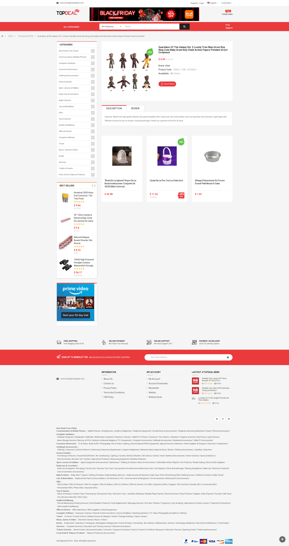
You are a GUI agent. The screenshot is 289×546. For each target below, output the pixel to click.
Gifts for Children (121, 484)
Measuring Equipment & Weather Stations (128, 459)
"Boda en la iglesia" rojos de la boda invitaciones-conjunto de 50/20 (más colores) (120, 183)
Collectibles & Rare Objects (167, 462)
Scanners (153, 437)
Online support (162, 341)
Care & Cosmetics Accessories (70, 472)
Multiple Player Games (154, 494)
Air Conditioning (102, 456)
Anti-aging (80, 468)
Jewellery (198, 450)
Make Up (206, 468)
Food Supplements (118, 503)
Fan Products (185, 462)
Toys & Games (65, 119)
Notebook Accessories (182, 440)
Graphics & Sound (187, 437)
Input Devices (213, 437)
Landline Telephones (122, 431)
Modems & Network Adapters (104, 440)
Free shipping (70, 341)
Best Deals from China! (68, 51)
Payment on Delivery (209, 341)
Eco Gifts (148, 484)
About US (108, 379)
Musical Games (171, 494)
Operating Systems (140, 513)
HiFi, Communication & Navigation (134, 478)
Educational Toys (104, 494)
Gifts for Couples (91, 484)
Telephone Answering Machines (191, 431)
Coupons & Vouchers (121, 530)
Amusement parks (94, 530)
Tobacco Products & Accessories (100, 533)
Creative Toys (78, 494)
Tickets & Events (66, 168)
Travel (61, 144)
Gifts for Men (62, 484)
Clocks (155, 456)
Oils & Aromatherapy (174, 468)
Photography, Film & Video (110, 444)
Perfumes (216, 468)
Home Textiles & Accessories (172, 456)
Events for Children (146, 530)
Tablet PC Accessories (202, 440)
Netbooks (89, 437)
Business (80, 513)
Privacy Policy (110, 388)
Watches (207, 450)
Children (156, 503)
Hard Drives (201, 437)
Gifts (10, 36)
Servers (127, 437)
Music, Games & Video (68, 150)
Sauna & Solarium (207, 456)
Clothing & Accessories (68, 76)
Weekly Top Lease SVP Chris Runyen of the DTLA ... (214, 379)
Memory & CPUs (84, 440)
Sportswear (114, 462)
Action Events (79, 530)
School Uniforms (83, 450)
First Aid (147, 503)
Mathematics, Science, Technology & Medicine (175, 523)
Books (61, 156)
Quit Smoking (177, 503)
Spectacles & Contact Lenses (196, 503)
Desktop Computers (65, 437)
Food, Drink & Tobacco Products (72, 175)
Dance (134, 530)
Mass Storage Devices (66, 440)
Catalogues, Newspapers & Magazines (101, 523)
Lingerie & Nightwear (130, 450)
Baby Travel (218, 475)
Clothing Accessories (184, 450)
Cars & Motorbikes (66, 106)
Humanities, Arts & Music (143, 523)
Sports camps (140, 516)
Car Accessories (157, 478)
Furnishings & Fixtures (66, 456)
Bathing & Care (188, 475)
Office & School (65, 131)
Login (201, 3)
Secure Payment (117, 341)
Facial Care (90, 468)
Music (97, 520)
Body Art (224, 468)
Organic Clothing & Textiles (92, 475)
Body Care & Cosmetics (69, 94)
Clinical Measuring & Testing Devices (72, 503)
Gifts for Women (76, 484)
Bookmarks (69, 523)
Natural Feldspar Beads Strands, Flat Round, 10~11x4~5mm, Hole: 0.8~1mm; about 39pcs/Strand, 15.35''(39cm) (84, 240)
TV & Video (82, 444)
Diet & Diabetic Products (100, 503)
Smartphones (107, 431)
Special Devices (166, 444)
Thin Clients (164, 437)
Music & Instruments (146, 462)
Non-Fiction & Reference (206, 523)
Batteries (178, 444)
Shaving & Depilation (193, 468)
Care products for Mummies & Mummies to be (133, 468)
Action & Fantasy (64, 494)
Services (62, 162)
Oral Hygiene (159, 468)
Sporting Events (189, 530)
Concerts (107, 530)
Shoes (170, 450)
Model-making (199, 462)
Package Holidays (125, 516)
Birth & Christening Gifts (170, 475)
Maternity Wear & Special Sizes (153, 450)
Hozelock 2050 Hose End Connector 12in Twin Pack (83, 195)
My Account (154, 379)
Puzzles (218, 494)
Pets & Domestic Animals (67, 459)
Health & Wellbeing (66, 125)
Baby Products (65, 100)
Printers (144, 437)
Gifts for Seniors (136, 484)
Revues (178, 530)
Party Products (186, 494)
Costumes (70, 450)
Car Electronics (112, 478)
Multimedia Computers (104, 437)
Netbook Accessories (162, 440)
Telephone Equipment (142, 431)
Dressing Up (90, 494)
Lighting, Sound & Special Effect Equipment (140, 444)
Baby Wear (75, 475)
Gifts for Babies (106, 484)
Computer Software (67, 137)
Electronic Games (85, 520)
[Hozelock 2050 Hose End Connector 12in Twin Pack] (65, 198)
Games (88, 513)
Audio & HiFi (94, 444)
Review (135, 108)
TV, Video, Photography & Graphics (164, 513)
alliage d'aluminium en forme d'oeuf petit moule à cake (210, 182)
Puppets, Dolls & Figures (203, 494)
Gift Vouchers (183, 484)
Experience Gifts (160, 484)
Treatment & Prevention (220, 503)
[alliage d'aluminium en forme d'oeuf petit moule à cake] (212, 156)
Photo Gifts (78, 488)
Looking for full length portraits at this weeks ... (213, 399)
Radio (208, 431)
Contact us (109, 383)
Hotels (114, 516)
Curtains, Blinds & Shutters (130, 456)
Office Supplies (93, 510)
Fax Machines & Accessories (164, 431)
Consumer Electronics (68, 69)
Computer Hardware (67, 63)
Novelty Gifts (195, 484)
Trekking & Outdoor (128, 462)
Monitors (119, 437)
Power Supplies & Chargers (195, 444)
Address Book (155, 397)
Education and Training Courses (97, 526)
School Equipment (108, 510)
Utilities (183, 513)
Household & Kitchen (85, 456)
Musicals (169, 530)
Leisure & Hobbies (123, 513)
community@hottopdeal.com (72, 379)
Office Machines (79, 510)
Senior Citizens (192, 456)
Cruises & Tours (79, 516)
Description (114, 108)
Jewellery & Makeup (135, 494)
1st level (67, 516)
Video (103, 520)
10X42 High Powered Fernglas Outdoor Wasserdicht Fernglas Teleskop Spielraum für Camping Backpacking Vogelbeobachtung (84, 262)
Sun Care (109, 468)
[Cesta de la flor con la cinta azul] (167, 156)
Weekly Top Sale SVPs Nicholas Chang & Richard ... (215, 389)
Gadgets (172, 484)
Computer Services (74, 526)
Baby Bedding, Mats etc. (115, 475)
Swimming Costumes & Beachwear (106, 450)
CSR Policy (109, 397)
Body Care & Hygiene (66, 468)
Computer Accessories (142, 440)
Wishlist (152, 392)
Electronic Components (217, 444)
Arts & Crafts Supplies (215, 462)
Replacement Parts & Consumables (90, 478)
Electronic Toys (119, 494)
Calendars (79, 523)
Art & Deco (147, 456)
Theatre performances (206, 530)
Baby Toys (154, 475)
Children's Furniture (204, 475)
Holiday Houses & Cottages (98, 516)
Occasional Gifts (26, 36)
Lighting (114, 456)
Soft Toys (227, 494)
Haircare (100, 468)
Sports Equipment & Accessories (94, 462)
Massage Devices (135, 503)
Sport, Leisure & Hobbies (69, 88)
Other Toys (82, 497)
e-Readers (174, 437)
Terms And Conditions (114, 392)
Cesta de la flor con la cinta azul (166, 180)
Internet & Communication (104, 513)
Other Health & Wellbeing (67, 506)
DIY (81, 459)
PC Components (124, 440)
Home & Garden (65, 82)
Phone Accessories (220, 431)
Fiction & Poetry (125, 523)
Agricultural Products (100, 459)
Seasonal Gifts (91, 488)
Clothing (60, 450)
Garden (87, 459)
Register (194, 3)
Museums (160, 530)
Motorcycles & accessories (177, 478)
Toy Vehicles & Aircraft (66, 497)
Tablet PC (136, 437)
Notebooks (79, 437)
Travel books (223, 523)
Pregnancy (165, 503)
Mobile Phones (94, 431)
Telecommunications (121, 526)
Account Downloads (158, 383)
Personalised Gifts (65, 488)
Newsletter (154, 388)
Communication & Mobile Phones (72, 57)
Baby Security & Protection (138, 475)
